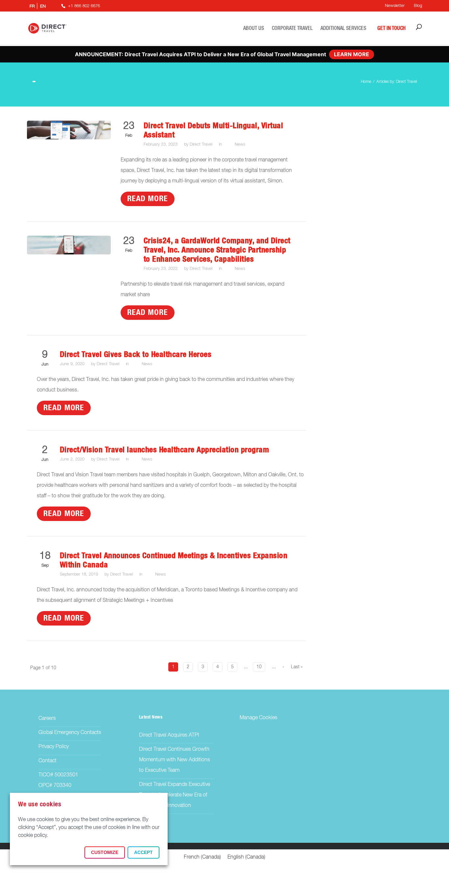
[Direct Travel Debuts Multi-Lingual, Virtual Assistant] (69, 138)
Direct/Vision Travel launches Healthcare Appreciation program (164, 450)
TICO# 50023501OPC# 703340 (58, 780)
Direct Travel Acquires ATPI (169, 735)
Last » (297, 667)
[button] (104, 852)
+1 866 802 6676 (84, 6)
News (240, 144)
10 (259, 667)
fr (32, 6)
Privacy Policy (53, 746)
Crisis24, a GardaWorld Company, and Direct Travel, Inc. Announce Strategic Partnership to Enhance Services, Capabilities (217, 250)
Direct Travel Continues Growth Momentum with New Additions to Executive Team (174, 760)
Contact (47, 761)
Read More (147, 199)
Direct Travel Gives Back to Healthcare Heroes (136, 355)
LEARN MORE (351, 54)
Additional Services (343, 28)
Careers (47, 718)
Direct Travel (201, 144)
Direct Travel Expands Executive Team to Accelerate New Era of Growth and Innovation (174, 795)
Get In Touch (391, 28)
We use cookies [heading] (39, 804)
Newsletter (395, 6)
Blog (418, 6)
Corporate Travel (292, 28)
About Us (253, 28)
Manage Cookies (258, 718)
